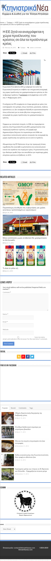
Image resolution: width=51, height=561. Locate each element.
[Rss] (19, 357)
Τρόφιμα (10, 22)
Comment (7, 292)
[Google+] (23, 357)
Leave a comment (35, 47)
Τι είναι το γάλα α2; (10, 268)
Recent (13, 408)
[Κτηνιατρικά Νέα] (25, 9)
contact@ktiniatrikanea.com (24, 548)
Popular (5, 408)
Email (5, 322)
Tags (31, 408)
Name (5, 314)
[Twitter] (32, 357)
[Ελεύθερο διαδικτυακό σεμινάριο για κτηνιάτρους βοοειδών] (7, 432)
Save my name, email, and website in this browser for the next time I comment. (25, 338)
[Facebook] (28, 357)
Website (5, 329)
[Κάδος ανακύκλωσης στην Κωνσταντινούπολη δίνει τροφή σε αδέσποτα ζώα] (7, 460)
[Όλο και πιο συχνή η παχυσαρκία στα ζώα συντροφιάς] (7, 446)
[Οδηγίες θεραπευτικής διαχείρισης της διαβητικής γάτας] (7, 418)
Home (2, 22)
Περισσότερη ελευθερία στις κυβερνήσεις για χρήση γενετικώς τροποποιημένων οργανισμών (24, 209)
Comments (22, 408)
